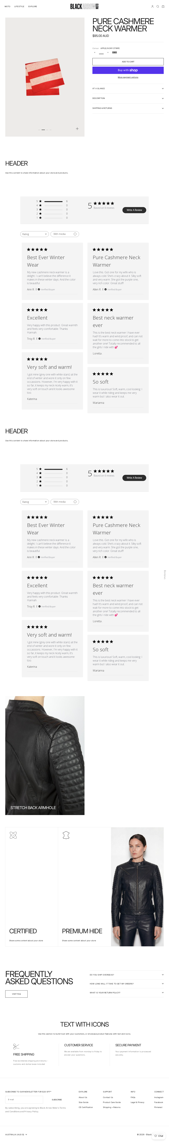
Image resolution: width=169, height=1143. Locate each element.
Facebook (158, 1102)
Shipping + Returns (111, 1107)
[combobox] (34, 234)
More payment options (128, 77)
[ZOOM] (77, 128)
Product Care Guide (112, 1102)
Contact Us (108, 1097)
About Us (83, 1097)
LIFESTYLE (19, 6)
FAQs (133, 1097)
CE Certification (86, 1107)
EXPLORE (32, 6)
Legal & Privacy (137, 1102)
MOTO (7, 6)
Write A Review (134, 210)
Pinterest (158, 1107)
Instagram (158, 1097)
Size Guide (83, 1102)
